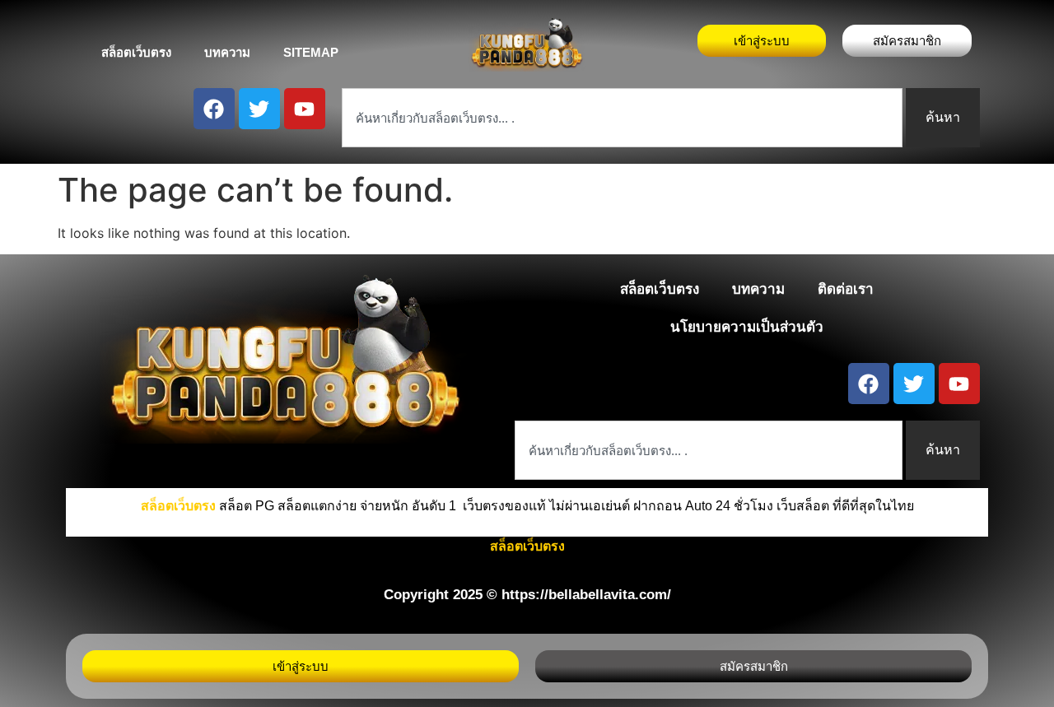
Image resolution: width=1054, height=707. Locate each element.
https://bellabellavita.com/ (586, 594)
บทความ (227, 52)
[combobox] (622, 117)
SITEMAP (310, 52)
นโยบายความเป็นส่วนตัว (746, 327)
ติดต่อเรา (846, 289)
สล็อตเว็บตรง (136, 52)
